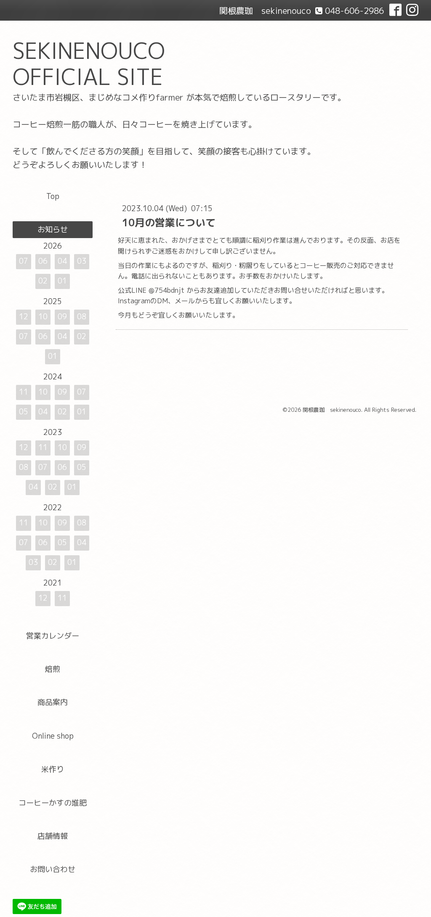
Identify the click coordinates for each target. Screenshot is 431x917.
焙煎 (52, 669)
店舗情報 (52, 836)
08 (81, 316)
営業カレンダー (52, 636)
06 (43, 261)
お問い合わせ (52, 869)
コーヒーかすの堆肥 (53, 803)
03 (81, 261)
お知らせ (52, 229)
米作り (52, 769)
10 (43, 316)
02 (43, 281)
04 (62, 261)
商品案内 (52, 702)
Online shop (53, 736)
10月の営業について (169, 222)
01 (62, 281)
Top (52, 196)
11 (23, 392)
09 (62, 316)
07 (23, 261)
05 (23, 411)
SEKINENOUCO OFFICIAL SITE (89, 63)
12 (23, 316)
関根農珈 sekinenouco (332, 409)
